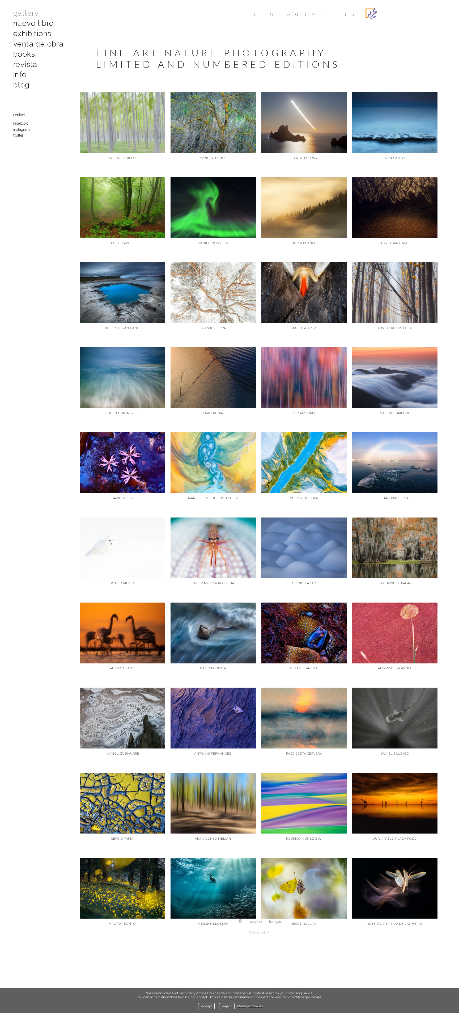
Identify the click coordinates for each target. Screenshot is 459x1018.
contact (19, 115)
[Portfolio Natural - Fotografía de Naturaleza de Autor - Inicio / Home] (405, 13)
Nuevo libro (33, 23)
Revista (25, 64)
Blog (21, 85)
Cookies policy (259, 932)
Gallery (26, 13)
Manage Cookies (250, 1006)
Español (256, 921)
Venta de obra (38, 44)
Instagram (21, 129)
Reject (227, 1006)
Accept (206, 1006)
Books (24, 54)
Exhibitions (32, 33)
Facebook (20, 123)
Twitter (18, 135)
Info (20, 74)
